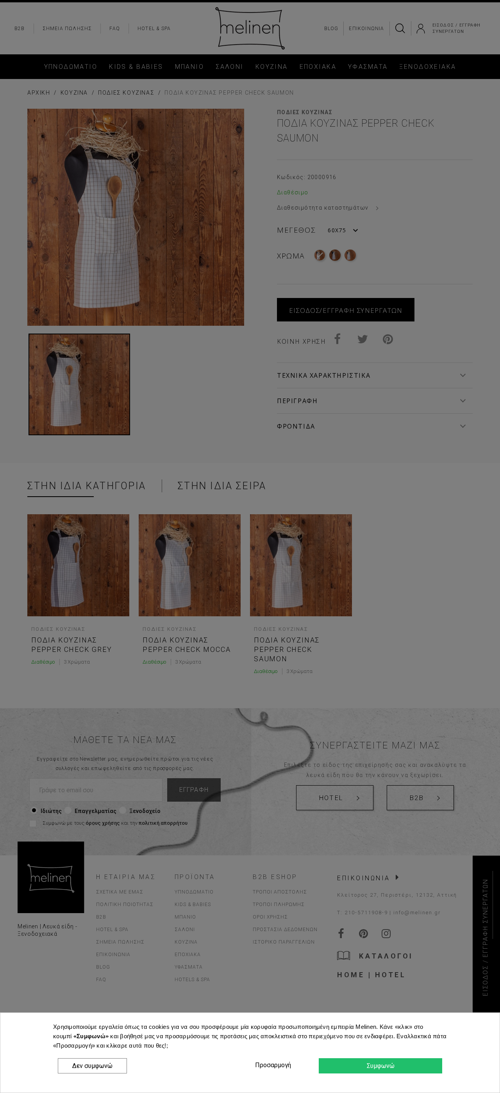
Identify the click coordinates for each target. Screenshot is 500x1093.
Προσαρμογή (272, 1065)
